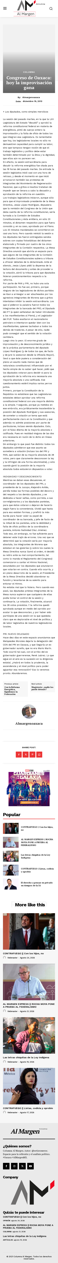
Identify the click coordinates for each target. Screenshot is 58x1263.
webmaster (12, 958)
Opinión (6, 1221)
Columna (29, 72)
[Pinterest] (32, 755)
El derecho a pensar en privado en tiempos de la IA (37, 884)
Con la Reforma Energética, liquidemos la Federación (12, 690)
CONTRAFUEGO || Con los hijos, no (37, 828)
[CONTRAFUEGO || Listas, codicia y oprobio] (11, 870)
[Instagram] (14, 1166)
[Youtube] (30, 1166)
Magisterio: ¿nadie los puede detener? (42, 688)
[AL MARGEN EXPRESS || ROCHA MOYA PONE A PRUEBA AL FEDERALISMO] (11, 842)
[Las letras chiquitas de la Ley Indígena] (11, 856)
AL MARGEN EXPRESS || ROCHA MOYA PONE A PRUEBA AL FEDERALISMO (37, 842)
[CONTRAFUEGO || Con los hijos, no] (11, 828)
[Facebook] (19, 755)
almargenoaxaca (31, 97)
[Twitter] (26, 755)
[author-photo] (5, 957)
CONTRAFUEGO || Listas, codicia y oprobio (28, 1108)
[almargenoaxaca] (29, 711)
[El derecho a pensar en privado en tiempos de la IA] (11, 884)
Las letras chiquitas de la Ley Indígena (35, 856)
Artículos (8, 1240)
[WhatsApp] (39, 755)
